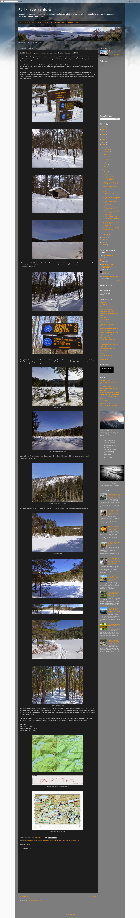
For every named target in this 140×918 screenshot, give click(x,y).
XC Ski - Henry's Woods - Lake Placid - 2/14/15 (110, 207)
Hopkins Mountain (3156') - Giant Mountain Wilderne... (111, 229)
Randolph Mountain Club (107, 348)
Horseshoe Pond (47, 840)
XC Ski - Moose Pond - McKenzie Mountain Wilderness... (110, 203)
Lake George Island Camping (109, 328)
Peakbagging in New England (109, 344)
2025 (104, 127)
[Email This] (49, 837)
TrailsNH (102, 353)
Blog (20, 22)
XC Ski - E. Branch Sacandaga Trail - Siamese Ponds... (109, 178)
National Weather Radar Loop (109, 401)
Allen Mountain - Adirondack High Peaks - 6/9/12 (113, 528)
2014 (104, 237)
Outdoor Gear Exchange (107, 339)
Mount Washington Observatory (109, 394)
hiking (39, 840)
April (105, 169)
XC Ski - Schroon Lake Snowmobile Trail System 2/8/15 (111, 218)
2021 (104, 132)
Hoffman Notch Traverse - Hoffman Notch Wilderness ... (111, 193)
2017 (104, 142)
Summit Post (104, 351)
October (106, 154)
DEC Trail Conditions (106, 386)
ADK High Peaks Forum (107, 309)
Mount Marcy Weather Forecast (109, 392)
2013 (104, 239)
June (105, 164)
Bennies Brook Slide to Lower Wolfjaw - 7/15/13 (114, 625)
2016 (104, 144)
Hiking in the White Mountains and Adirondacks (108, 266)
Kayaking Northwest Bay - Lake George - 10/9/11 (114, 544)
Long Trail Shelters (105, 330)
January (106, 234)
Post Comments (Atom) (35, 900)
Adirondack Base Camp (107, 311)
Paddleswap (103, 342)
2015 (104, 147)
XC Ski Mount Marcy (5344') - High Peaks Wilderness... (111, 212)
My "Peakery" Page (106, 337)
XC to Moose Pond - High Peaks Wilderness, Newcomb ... (111, 224)
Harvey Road (106, 272)
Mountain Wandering (109, 260)
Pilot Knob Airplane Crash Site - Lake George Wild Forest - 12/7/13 (114, 610)
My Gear (70, 22)
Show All (118, 280)
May (105, 167)
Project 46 (103, 346)
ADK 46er (103, 302)
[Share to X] (53, 837)
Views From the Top (106, 355)
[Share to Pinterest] (56, 837)
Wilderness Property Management (106, 358)
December (107, 149)
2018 (104, 139)
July (105, 162)
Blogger (73, 914)
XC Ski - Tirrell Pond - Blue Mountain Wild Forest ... (111, 182)
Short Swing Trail (74, 840)
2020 (104, 134)
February (107, 174)
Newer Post (24, 896)
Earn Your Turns (105, 322)
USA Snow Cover (105, 403)
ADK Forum (103, 304)
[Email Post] (45, 837)
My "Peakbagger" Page (107, 335)
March (106, 172)
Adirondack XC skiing (30, 840)
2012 (104, 242)
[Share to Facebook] (55, 837)
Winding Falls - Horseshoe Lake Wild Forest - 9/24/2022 (113, 578)
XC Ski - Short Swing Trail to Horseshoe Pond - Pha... (111, 198)
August (106, 159)
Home (58, 896)
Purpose (39, 22)
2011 (103, 245)
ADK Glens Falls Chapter (107, 306)
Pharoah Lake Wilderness (60, 840)
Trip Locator (48, 22)
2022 (104, 129)
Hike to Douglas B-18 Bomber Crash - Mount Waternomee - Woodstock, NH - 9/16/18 (114, 561)
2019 (104, 137)
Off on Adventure (35, 9)
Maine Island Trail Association (109, 332)
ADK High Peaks (60, 22)
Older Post (91, 896)
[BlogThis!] (51, 837)
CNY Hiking (103, 317)
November (107, 151)
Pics (77, 22)
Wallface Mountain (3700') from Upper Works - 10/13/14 (113, 641)
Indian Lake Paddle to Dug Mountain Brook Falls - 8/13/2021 (113, 594)
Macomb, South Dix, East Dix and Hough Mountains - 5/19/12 (114, 496)
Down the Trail (104, 319)
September (107, 157)
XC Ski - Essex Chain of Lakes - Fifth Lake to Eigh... (110, 187)
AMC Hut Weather (105, 380)
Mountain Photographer (110, 276)
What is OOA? (29, 22)
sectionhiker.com (107, 255)
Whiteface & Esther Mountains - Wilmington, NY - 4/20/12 (113, 513)
